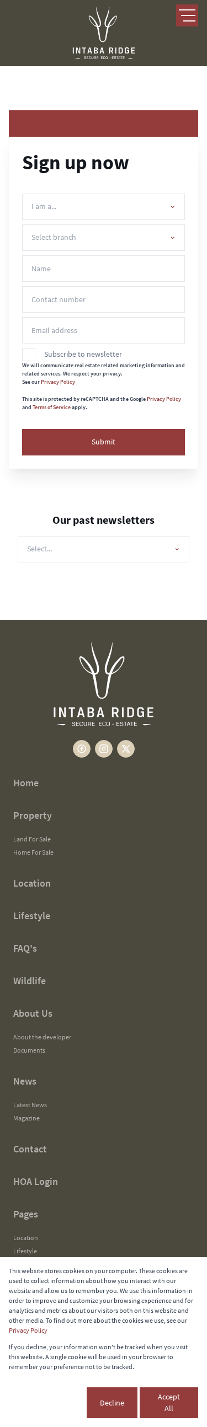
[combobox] (101, 206)
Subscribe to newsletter (83, 354)
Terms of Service (52, 407)
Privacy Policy (58, 381)
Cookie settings (47, 1402)
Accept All (169, 1402)
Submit (103, 442)
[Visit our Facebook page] (82, 749)
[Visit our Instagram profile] (104, 749)
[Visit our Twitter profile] (126, 749)
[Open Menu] (187, 15)
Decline (112, 1403)
